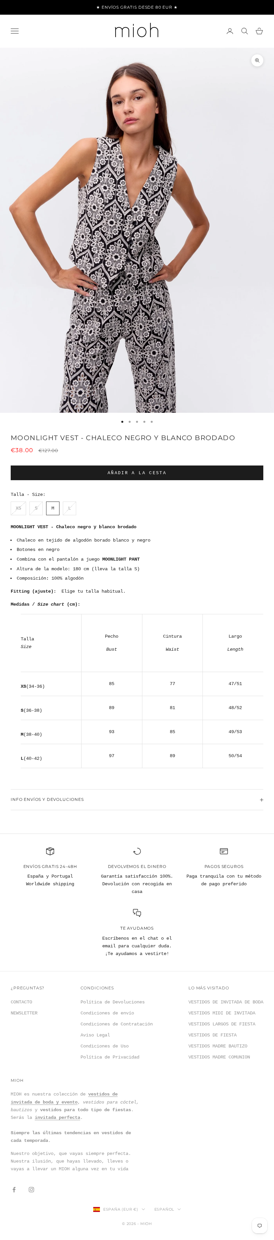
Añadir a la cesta (137, 473)
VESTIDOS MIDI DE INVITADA (221, 1013)
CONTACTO (21, 1002)
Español (164, 1209)
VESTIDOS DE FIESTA (212, 1035)
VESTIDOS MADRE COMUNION (219, 1057)
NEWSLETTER (24, 1013)
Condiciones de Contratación (117, 1024)
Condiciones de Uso (105, 1046)
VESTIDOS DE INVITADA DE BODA (225, 1002)
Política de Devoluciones (113, 1002)
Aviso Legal (95, 1035)
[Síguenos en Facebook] (14, 1189)
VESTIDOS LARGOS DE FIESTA (221, 1024)
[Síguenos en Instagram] (31, 1189)
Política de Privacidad (110, 1057)
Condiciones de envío (107, 1013)
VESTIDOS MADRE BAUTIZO (217, 1046)
